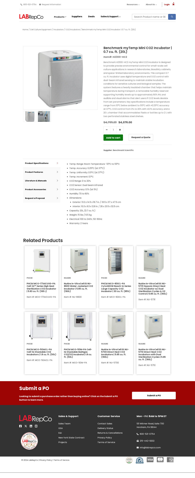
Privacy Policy (46, 460)
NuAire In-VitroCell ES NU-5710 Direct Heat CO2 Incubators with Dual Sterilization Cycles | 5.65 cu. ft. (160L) (152, 354)
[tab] (41, 163)
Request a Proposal (35, 198)
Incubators (59, 29)
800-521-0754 (29, 4)
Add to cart (113, 137)
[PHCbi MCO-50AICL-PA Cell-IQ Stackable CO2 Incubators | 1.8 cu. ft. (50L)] (42, 326)
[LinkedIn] (31, 426)
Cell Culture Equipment (41, 29)
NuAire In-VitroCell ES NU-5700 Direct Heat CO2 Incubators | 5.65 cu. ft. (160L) (115, 353)
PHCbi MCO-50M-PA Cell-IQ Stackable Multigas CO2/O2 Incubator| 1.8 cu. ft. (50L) (78, 353)
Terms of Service (61, 460)
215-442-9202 (147, 440)
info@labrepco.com (150, 447)
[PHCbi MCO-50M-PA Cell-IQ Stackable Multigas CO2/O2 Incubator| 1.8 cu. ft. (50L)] (79, 326)
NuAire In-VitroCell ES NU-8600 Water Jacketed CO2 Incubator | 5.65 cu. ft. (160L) (78, 287)
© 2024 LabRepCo (29, 460)
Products (59, 16)
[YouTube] (36, 426)
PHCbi (29, 278)
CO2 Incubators (73, 29)
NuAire (67, 278)
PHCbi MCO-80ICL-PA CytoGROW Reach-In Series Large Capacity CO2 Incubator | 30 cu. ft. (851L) (116, 287)
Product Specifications (36, 163)
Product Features (34, 172)
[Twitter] (25, 426)
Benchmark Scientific (123, 150)
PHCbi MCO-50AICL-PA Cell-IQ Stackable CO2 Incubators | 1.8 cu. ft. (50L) (41, 352)
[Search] (172, 17)
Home (25, 29)
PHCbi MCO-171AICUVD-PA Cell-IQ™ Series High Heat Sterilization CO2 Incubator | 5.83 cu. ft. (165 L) (41, 287)
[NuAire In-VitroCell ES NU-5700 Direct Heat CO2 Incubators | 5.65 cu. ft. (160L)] (116, 326)
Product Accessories (35, 189)
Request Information (51, 4)
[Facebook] (20, 426)
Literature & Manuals (36, 180)
